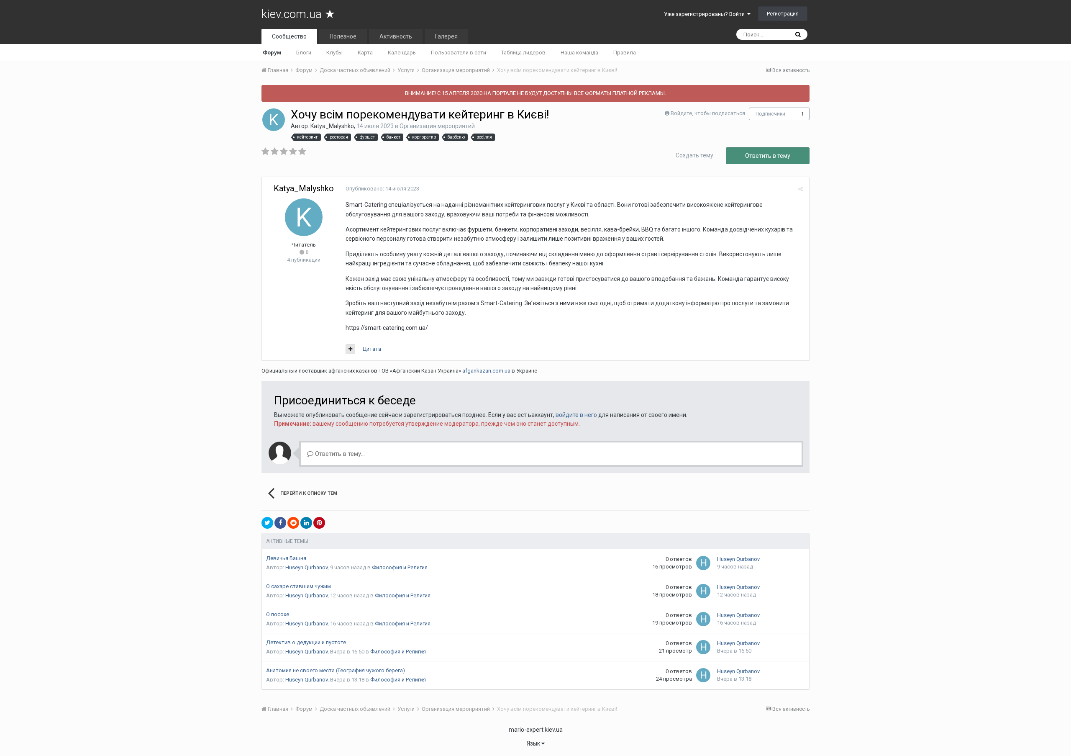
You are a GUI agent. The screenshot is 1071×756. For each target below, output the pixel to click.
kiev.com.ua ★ (298, 14)
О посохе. (278, 614)
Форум (272, 52)
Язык (534, 743)
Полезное (343, 36)
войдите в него (576, 414)
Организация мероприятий (437, 126)
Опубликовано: (382, 188)
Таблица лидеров (523, 52)
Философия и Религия (400, 567)
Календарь (402, 52)
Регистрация (783, 13)
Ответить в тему (767, 155)
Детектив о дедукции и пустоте (306, 642)
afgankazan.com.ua (486, 371)
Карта (365, 52)
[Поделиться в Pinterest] (319, 523)
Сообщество (289, 36)
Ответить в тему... (339, 454)
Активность (395, 36)
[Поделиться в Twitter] (267, 523)
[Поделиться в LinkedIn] (306, 523)
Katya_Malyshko (332, 126)
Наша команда (579, 52)
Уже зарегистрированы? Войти (705, 14)
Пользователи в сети (458, 52)
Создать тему (694, 155)
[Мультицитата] (350, 349)
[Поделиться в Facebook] (280, 523)
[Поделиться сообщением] (800, 189)
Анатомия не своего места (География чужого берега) (335, 670)
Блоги (303, 52)
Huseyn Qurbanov (306, 567)
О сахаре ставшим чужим (298, 586)
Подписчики (770, 114)
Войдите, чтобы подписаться (708, 113)
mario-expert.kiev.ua (536, 729)
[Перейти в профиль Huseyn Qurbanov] (703, 563)
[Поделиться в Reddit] (293, 523)
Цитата (372, 349)
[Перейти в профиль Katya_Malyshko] (273, 119)
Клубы (334, 52)
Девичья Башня (286, 558)
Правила (624, 52)
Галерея (446, 36)
